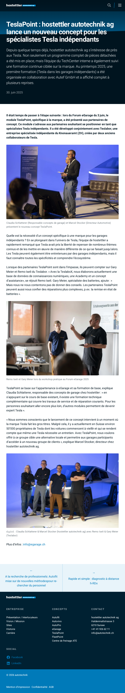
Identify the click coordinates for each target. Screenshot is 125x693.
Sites (9, 625)
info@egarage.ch (34, 544)
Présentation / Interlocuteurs (22, 617)
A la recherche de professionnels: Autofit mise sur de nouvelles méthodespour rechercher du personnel (31, 581)
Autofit (55, 617)
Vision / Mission (15, 621)
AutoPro (56, 625)
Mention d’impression (18, 687)
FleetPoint (57, 636)
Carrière (10, 633)
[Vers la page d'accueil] (21, 5)
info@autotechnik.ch (102, 633)
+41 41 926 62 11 (100, 629)
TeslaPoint (58, 633)
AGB (51, 687)
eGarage (56, 629)
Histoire (10, 629)
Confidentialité (39, 687)
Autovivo (57, 621)
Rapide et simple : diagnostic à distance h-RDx (93, 581)
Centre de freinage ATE (64, 640)
